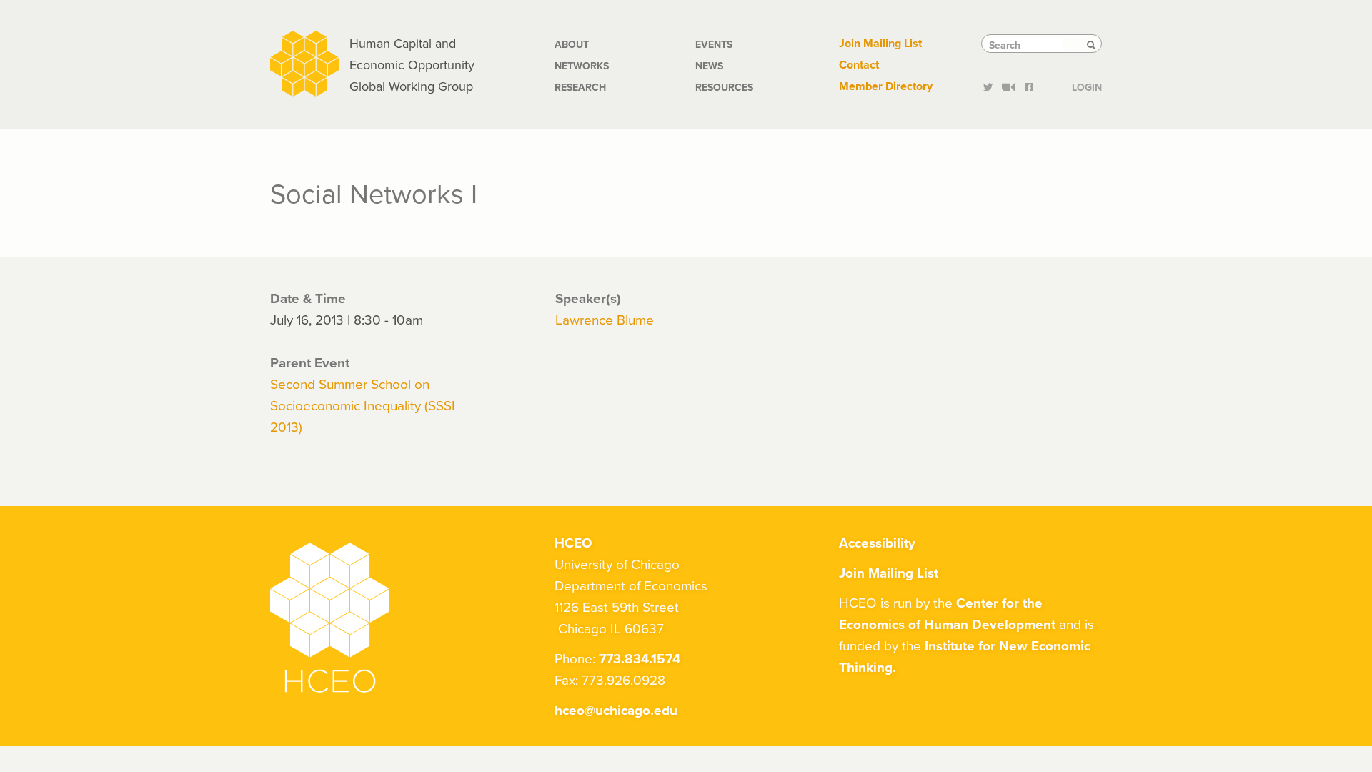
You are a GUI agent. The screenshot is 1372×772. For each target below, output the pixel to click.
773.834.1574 (639, 658)
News (709, 66)
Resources (724, 87)
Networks (582, 66)
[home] (304, 61)
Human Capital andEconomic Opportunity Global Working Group (411, 64)
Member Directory (886, 86)
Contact (859, 64)
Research (580, 87)
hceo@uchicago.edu (616, 710)
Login (1087, 85)
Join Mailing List (880, 43)
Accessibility (877, 543)
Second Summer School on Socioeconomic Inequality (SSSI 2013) (362, 405)
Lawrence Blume (604, 319)
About (572, 44)
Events (713, 44)
